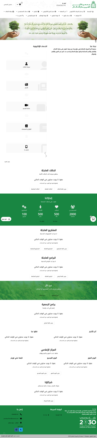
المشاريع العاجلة (48, 249)
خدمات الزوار (67, 15)
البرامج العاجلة (48, 276)
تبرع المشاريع (55, 295)
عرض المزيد (7, 162)
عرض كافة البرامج (61, 276)
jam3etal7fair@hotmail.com (11, 419)
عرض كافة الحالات (61, 189)
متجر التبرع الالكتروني (48, 11)
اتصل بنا (19, 15)
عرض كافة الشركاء (48, 401)
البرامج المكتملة (35, 276)
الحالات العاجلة (48, 189)
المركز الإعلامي (31, 15)
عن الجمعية (63, 11)
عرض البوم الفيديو (42, 373)
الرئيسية (89, 11)
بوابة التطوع (55, 15)
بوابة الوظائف (42, 15)
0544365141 (15, 414)
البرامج (35, 11)
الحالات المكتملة (35, 189)
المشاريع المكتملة (35, 249)
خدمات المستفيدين (23, 11)
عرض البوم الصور (55, 373)
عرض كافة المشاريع (62, 249)
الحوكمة (78, 15)
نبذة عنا (55, 221)
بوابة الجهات (8, 11)
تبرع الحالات (42, 295)
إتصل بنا (42, 221)
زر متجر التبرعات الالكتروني (76, 11)
